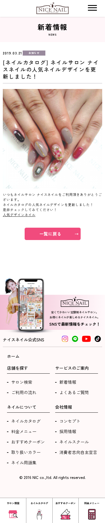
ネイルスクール (74, 442)
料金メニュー (23, 431)
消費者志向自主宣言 (78, 452)
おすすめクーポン (28, 442)
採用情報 (67, 431)
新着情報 (67, 382)
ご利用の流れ (23, 392)
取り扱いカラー (26, 452)
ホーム (13, 356)
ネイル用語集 (23, 462)
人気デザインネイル (19, 214)
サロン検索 (21, 382)
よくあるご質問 (74, 392)
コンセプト (69, 421)
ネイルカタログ (26, 421)
